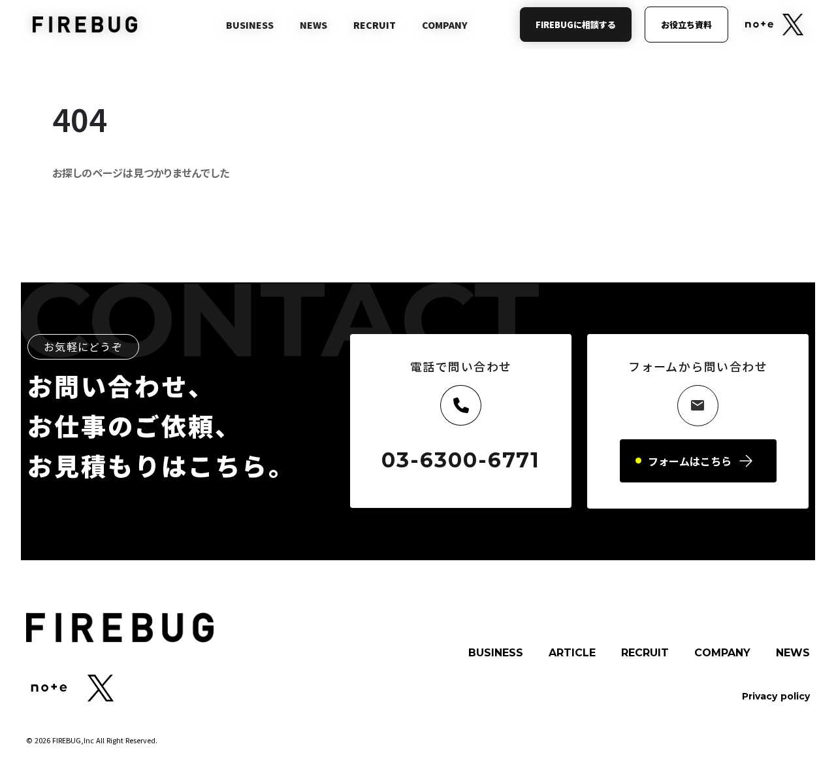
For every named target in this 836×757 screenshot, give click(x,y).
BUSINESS (495, 653)
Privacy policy (776, 696)
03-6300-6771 (460, 460)
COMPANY (722, 653)
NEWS (793, 653)
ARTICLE (572, 653)
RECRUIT (645, 653)
